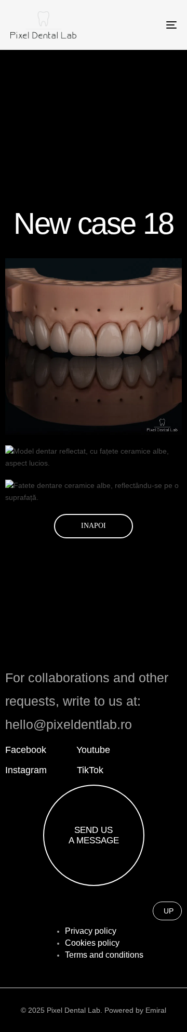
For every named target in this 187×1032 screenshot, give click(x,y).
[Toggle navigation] (149, 25)
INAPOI (93, 526)
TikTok (90, 770)
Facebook (25, 750)
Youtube (93, 750)
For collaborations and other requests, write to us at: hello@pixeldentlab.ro (86, 701)
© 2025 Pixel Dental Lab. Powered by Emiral (93, 1010)
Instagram (26, 770)
